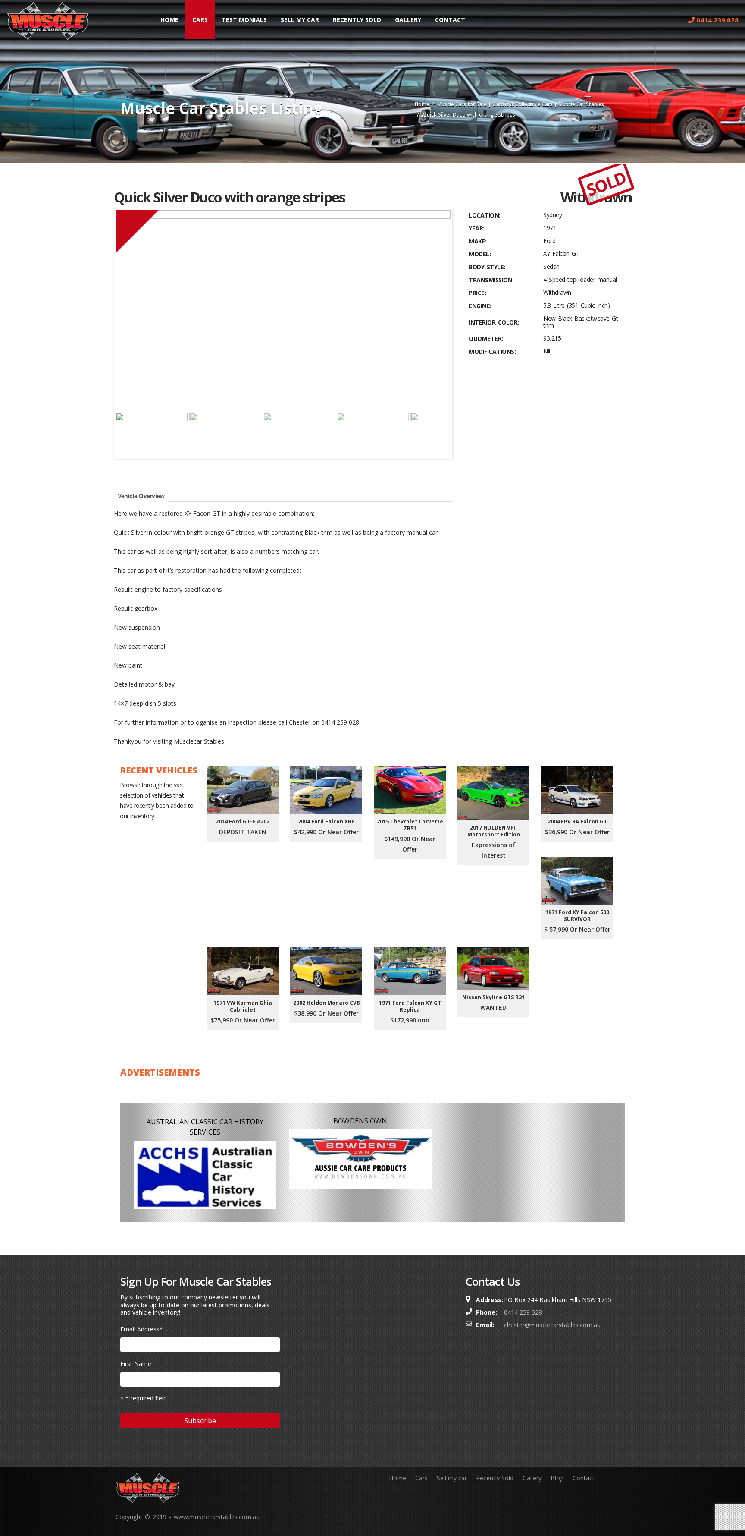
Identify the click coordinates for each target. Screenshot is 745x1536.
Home (169, 20)
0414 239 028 (717, 20)
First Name (135, 1363)
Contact (450, 20)
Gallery (408, 20)
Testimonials (244, 20)
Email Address (141, 1329)
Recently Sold (357, 20)
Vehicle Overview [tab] (141, 495)
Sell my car (452, 1478)
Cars (200, 20)
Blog (557, 1478)
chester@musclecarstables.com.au (552, 1325)
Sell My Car (300, 20)
